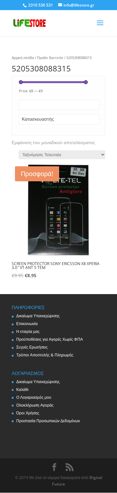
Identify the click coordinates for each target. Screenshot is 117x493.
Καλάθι (22, 389)
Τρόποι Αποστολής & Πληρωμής (44, 355)
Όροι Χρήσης (27, 413)
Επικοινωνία (27, 323)
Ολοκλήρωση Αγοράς (35, 405)
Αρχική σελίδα (23, 57)
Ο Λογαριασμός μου (33, 397)
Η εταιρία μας (28, 331)
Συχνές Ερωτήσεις (32, 347)
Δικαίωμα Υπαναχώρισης (38, 316)
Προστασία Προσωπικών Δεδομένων (48, 421)
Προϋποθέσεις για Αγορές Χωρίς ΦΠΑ (49, 339)
